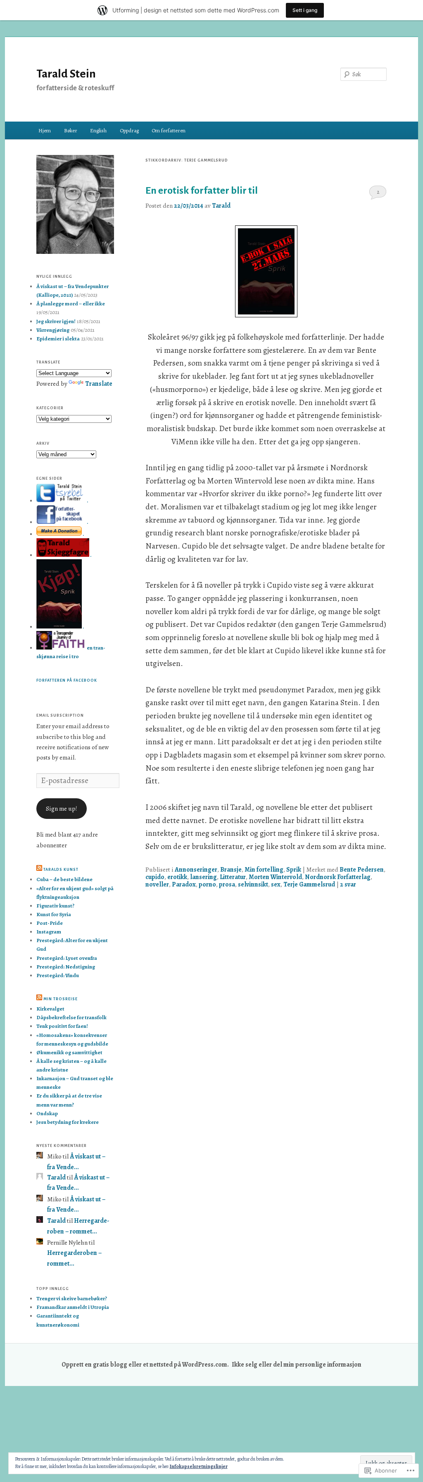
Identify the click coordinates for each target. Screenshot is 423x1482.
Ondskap (47, 1113)
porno (207, 884)
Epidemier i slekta (58, 338)
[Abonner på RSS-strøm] (39, 870)
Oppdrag (129, 130)
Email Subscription (60, 715)
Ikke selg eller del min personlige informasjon (296, 1364)
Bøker (70, 130)
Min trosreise (60, 999)
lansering (203, 876)
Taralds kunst (60, 870)
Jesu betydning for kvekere (67, 1122)
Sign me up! (61, 808)
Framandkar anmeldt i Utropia (72, 1307)
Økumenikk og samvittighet (69, 1052)
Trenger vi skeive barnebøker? (71, 1298)
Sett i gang (304, 10)
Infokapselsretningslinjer (199, 1466)
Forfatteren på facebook (66, 680)
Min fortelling (264, 869)
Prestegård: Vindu (57, 975)
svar (348, 884)
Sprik (293, 869)
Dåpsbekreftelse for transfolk (71, 1017)
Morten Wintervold (275, 876)
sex (275, 884)
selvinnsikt (253, 884)
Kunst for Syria (53, 914)
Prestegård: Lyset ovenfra (66, 957)
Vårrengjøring (52, 329)
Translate (98, 383)
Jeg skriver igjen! (56, 321)
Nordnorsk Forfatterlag (338, 876)
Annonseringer (196, 869)
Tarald (221, 205)
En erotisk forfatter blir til (201, 190)
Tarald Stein (66, 74)
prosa (227, 884)
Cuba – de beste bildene (64, 879)
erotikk (177, 876)
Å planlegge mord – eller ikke (70, 303)
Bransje (231, 869)
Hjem (44, 130)
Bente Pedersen (362, 869)
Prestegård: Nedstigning (65, 966)
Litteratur (233, 876)
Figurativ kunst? (55, 905)
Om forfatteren (168, 130)
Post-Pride (49, 922)
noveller (157, 884)
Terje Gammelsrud (309, 884)
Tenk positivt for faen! (62, 1025)
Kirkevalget (50, 1008)
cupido (154, 876)
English (98, 130)
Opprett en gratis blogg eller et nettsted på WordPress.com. (145, 1364)
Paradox (184, 884)
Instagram (48, 931)
